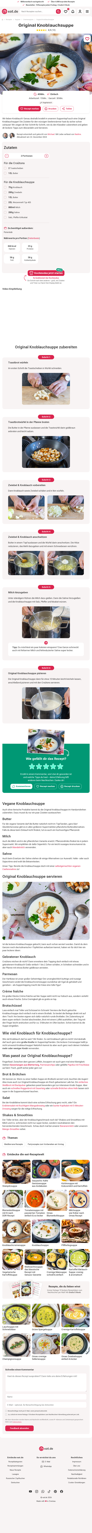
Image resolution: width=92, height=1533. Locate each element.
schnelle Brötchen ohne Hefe (64, 1088)
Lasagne (15, 1474)
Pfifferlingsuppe (69, 1245)
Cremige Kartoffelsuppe (73, 1329)
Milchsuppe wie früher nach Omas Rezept (76, 1213)
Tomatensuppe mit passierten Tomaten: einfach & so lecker (35, 1213)
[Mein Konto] (80, 11)
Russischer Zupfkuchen (15, 1478)
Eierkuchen (15, 1482)
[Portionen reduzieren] (7, 156)
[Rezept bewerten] (46, 766)
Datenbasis (33, 238)
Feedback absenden (19, 1428)
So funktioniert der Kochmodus (46, 278)
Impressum (76, 1462)
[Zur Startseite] (10, 11)
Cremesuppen (28, 19)
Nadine (78, 134)
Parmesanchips (47, 1065)
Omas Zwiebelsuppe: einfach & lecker (71, 1357)
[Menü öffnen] (87, 11)
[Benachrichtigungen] (73, 11)
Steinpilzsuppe (9, 1186)
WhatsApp (48, 1466)
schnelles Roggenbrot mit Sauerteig (28, 1088)
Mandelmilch (18, 847)
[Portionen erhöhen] (46, 156)
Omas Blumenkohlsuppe (55, 1214)
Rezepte (9, 19)
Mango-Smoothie (10, 1129)
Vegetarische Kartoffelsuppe (9, 1273)
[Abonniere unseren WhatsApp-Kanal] (43, 1491)
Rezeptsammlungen (15, 1466)
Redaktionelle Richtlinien (76, 1478)
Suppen (17, 19)
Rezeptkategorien (15, 1462)
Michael (51, 134)
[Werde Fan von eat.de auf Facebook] (61, 1491)
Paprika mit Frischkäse (78, 1065)
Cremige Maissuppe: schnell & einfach (57, 1273)
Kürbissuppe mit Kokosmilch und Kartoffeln (74, 1184)
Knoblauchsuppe (40, 1245)
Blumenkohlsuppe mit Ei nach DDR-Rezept (11, 1213)
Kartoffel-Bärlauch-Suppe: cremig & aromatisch (78, 1272)
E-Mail (47, 1462)
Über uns (76, 1466)
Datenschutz (17, 1422)
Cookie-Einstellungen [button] (76, 1482)
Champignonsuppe (11, 1359)
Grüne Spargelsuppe (42, 1329)
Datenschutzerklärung (76, 1470)
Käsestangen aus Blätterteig (24, 1065)
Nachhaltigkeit (76, 1474)
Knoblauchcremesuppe (13, 1245)
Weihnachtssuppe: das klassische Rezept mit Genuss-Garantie (34, 1271)
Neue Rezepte (15, 1470)
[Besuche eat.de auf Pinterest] (55, 1491)
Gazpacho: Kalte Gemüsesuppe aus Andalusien (40, 1183)
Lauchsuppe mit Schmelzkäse (10, 1328)
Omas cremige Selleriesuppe (39, 1357)
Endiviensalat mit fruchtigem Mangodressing (23, 1105)
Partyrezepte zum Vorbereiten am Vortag (46, 1144)
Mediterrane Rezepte (13, 1144)
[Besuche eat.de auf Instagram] (37, 1491)
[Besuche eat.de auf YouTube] (30, 1491)
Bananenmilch (67, 1126)
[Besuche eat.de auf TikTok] (49, 1491)
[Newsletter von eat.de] (46, 1290)
